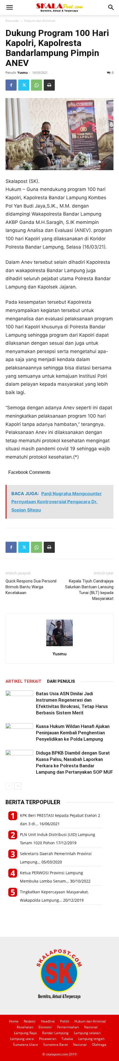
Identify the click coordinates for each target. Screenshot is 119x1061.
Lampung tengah (91, 1038)
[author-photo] (59, 646)
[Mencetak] (49, 85)
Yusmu (22, 72)
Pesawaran (47, 1038)
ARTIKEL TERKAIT (24, 681)
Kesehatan (25, 1027)
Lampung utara (22, 1038)
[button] (9, 7)
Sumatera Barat (55, 1044)
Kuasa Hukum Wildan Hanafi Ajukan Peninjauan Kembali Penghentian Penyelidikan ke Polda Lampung (73, 732)
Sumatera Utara (25, 1044)
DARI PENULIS (61, 681)
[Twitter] (23, 85)
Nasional (91, 1027)
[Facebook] (11, 85)
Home (14, 1021)
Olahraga (99, 1044)
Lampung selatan (87, 1033)
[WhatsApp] (36, 85)
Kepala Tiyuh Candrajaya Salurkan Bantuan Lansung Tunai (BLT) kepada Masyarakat (89, 590)
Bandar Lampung (55, 1033)
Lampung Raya (25, 1033)
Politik (64, 1021)
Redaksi (30, 1021)
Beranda (12, 20)
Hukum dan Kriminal (39, 20)
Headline (48, 1021)
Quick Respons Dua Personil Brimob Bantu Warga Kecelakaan (31, 587)
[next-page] (17, 786)
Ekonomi (45, 1027)
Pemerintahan (68, 1027)
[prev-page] (9, 786)
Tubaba (67, 1038)
